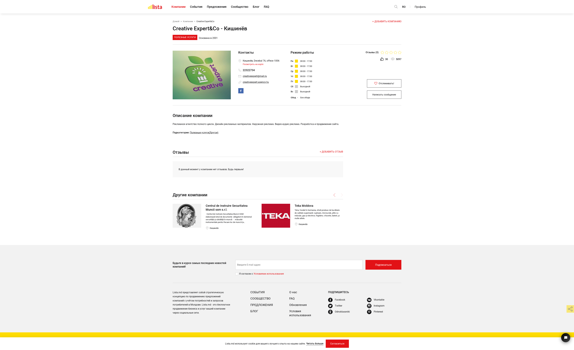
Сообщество (239, 7)
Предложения (216, 7)
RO (404, 6)
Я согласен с (246, 273)
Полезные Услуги (185, 37)
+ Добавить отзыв (331, 151)
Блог (256, 7)
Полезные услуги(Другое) (204, 132)
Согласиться (337, 343)
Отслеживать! (386, 83)
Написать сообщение (384, 94)
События (196, 7)
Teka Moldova (304, 205)
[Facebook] (241, 90)
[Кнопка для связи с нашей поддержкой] (565, 337)
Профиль (420, 6)
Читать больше (314, 343)
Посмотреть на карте (253, 64)
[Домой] (155, 6)
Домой (176, 21)
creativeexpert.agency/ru (256, 82)
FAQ (266, 7)
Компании (178, 7)
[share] (570, 309)
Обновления (298, 305)
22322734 (249, 70)
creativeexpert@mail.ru (255, 76)
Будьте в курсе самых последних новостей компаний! (199, 264)
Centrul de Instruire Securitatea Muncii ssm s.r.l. (227, 207)
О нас (293, 292)
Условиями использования (269, 273)
